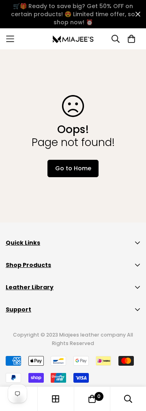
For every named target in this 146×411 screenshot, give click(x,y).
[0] (92, 399)
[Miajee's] (73, 38)
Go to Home (73, 168)
